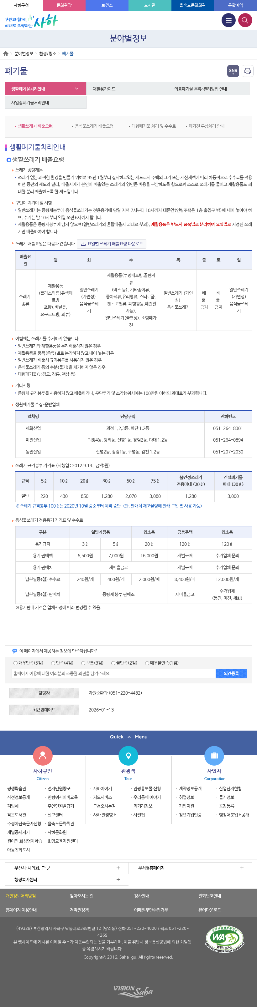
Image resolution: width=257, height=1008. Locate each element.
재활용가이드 (104, 89)
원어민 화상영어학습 (24, 841)
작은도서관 (16, 815)
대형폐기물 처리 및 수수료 (154, 126)
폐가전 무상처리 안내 (206, 126)
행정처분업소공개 (234, 815)
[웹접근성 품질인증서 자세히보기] (224, 939)
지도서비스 (102, 797)
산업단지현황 (230, 788)
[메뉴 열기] (229, 20)
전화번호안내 (209, 896)
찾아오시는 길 (81, 896)
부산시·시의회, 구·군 (32, 868)
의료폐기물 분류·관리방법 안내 (200, 89)
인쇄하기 (248, 71)
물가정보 (226, 797)
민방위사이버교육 (63, 797)
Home (5, 53)
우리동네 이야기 (147, 797)
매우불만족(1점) (164, 663)
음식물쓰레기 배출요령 (94, 126)
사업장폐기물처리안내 (30, 102)
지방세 (12, 806)
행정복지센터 (25, 879)
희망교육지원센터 (63, 841)
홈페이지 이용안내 (21, 910)
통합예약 (235, 5)
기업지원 (186, 806)
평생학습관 (16, 788)
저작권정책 (79, 910)
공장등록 (226, 806)
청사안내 (141, 896)
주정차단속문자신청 (24, 823)
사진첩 (139, 815)
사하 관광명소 (105, 815)
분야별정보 (23, 53)
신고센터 (55, 815)
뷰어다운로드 (209, 910)
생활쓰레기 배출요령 (35, 126)
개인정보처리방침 (21, 896)
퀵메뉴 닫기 (128, 737)
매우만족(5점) (31, 663)
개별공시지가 (18, 832)
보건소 (107, 5)
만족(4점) (64, 663)
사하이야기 (102, 788)
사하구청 (21, 5)
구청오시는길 (104, 806)
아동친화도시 (18, 850)
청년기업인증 (190, 815)
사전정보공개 (18, 797)
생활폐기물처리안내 (28, 89)
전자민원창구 (59, 788)
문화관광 (64, 5)
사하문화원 (57, 832)
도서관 (149, 5)
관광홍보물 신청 (147, 788)
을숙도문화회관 (193, 5)
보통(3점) (94, 663)
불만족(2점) (126, 663)
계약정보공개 (190, 788)
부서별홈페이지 (151, 868)
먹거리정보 (143, 806)
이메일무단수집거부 (151, 910)
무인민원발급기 (61, 806)
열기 (233, 71)
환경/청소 (47, 53)
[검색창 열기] (245, 20)
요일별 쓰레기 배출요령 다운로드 (115, 243)
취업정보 (186, 797)
